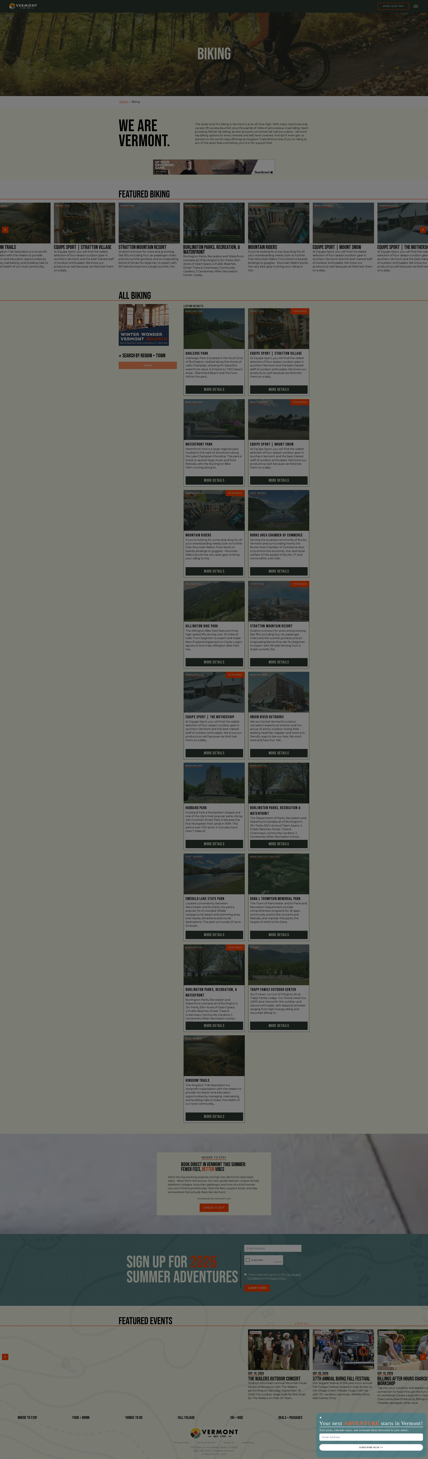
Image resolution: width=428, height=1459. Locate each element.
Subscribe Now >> (371, 1447)
